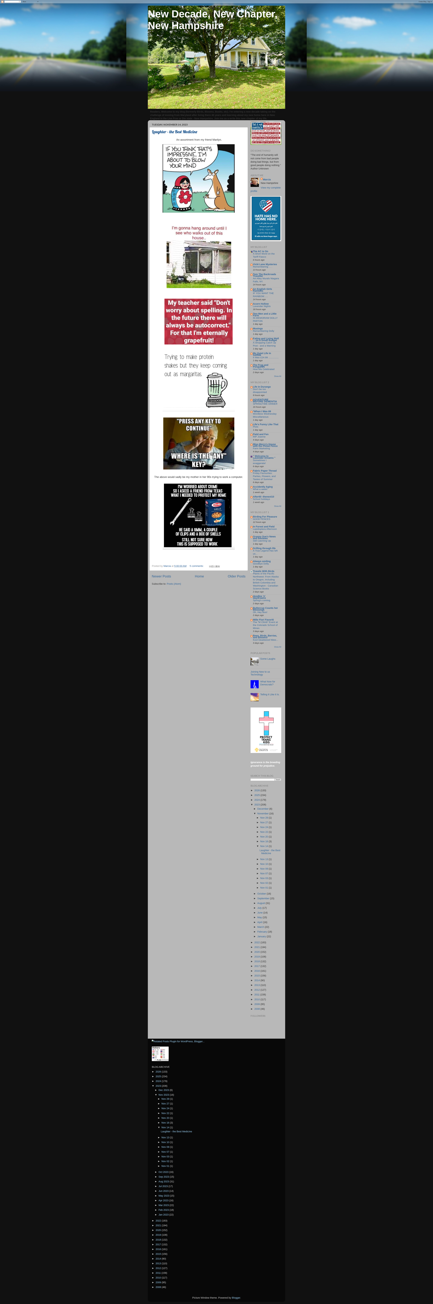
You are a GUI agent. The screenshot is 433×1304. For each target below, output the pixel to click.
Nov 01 (264, 887)
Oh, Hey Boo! (260, 612)
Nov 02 (264, 883)
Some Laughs (267, 658)
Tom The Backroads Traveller (264, 275)
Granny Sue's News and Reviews (264, 537)
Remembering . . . (262, 266)
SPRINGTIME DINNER (265, 403)
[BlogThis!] (212, 566)
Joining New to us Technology (260, 673)
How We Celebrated (263, 369)
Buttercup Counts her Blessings (265, 609)
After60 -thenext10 (263, 496)
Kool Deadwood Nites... (265, 640)
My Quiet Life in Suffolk (262, 354)
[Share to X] (214, 566)
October (262, 893)
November (263, 813)
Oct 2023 (164, 1172)
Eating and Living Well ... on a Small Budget (266, 339)
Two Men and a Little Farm (264, 314)
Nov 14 (264, 846)
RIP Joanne (259, 436)
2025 (257, 795)
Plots (255, 426)
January (262, 936)
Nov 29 (264, 817)
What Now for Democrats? (267, 683)
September (263, 898)
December (263, 808)
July (259, 907)
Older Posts (236, 576)
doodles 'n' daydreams (259, 597)
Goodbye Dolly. (261, 563)
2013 (257, 985)
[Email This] (210, 566)
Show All (277, 376)
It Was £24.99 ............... (266, 357)
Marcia (267, 179)
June (260, 912)
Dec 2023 (164, 1090)
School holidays (261, 499)
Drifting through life (264, 548)
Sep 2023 (164, 1176)
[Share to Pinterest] (219, 566)
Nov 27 (264, 822)
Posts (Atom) (174, 583)
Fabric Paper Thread (265, 470)
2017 (257, 966)
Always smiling (262, 561)
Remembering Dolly (263, 331)
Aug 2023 (164, 1181)
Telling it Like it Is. (270, 694)
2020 (257, 951)
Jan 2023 (164, 1214)
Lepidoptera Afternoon (265, 529)
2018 (257, 961)
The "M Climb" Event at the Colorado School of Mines (265, 625)
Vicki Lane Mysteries (265, 264)
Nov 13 (264, 859)
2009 (257, 1004)
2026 (257, 790)
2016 (257, 970)
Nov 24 (264, 827)
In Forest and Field (263, 526)
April (260, 922)
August (261, 903)
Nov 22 (264, 832)
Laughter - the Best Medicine (174, 131)
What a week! (260, 489)
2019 (257, 956)
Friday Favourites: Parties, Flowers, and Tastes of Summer (264, 476)
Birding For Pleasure (265, 516)
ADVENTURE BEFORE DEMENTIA (265, 400)
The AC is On (260, 251)
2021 (257, 947)
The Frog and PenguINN (260, 366)
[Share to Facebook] (216, 566)
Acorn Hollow (261, 303)
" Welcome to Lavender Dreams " (264, 457)
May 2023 (164, 1195)
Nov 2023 (164, 1094)
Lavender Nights (262, 306)
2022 (257, 942)
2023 (257, 804)
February (262, 931)
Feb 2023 (164, 1210)
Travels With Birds (263, 571)
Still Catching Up (262, 540)
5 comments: (197, 566)
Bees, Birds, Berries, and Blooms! (265, 636)
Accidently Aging (263, 486)
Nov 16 (264, 841)
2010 (257, 999)
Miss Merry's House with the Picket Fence (265, 445)
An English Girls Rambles (262, 290)
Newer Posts (161, 576)
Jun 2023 (164, 1191)
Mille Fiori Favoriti (263, 619)
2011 (257, 994)
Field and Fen (260, 434)
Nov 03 (264, 878)
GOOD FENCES (261, 519)
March (261, 927)
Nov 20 (264, 836)
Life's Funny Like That (265, 424)
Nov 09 (264, 868)
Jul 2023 (163, 1186)
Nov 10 (264, 864)
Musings (258, 328)
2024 (257, 799)
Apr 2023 (164, 1200)
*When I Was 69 (262, 411)
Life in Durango (262, 386)
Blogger (236, 1297)
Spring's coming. (262, 600)
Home (199, 576)
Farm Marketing (261, 448)
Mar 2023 (164, 1205)
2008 (257, 1008)
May (260, 917)
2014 (257, 980)
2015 (257, 975)
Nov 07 (264, 873)
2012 (257, 989)
